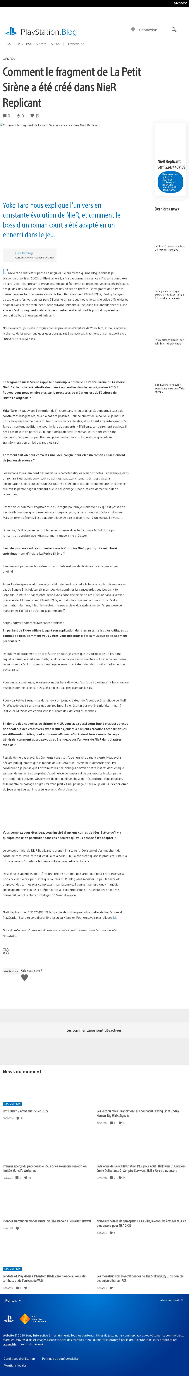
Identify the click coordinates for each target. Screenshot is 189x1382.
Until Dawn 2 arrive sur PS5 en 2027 (25, 1111)
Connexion (148, 29)
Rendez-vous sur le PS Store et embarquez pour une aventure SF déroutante (170, 182)
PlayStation (49, 31)
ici (114, 917)
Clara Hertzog (24, 253)
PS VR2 (18, 44)
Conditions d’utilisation (19, 1358)
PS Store (41, 44)
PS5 (8, 44)
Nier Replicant (11, 971)
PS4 (29, 44)
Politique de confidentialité (60, 1358)
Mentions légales (15, 1365)
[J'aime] (18, 1118)
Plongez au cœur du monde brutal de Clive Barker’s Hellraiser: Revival (47, 1221)
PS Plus (54, 44)
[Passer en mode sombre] (133, 29)
